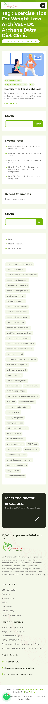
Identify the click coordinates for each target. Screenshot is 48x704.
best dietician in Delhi (15, 269)
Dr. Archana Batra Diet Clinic (31, 689)
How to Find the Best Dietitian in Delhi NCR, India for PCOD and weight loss (23, 169)
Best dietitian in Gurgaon (17, 312)
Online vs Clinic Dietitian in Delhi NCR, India (25, 161)
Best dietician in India (15, 296)
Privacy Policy (24, 699)
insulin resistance (14, 434)
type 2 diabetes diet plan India (19, 460)
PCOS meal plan (31, 449)
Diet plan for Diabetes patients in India (22, 396)
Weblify (32, 692)
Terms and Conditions (33, 696)
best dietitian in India (15, 322)
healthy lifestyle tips (15, 418)
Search (9, 116)
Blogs (10, 239)
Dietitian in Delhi (31, 386)
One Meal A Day (13, 449)
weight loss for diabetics (17, 465)
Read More (9, 103)
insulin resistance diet (15, 439)
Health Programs (15, 244)
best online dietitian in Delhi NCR (20, 343)
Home (6, 41)
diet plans (11, 402)
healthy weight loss (15, 423)
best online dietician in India (18, 328)
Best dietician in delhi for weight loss (22, 275)
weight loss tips (13, 471)
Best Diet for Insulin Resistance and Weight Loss (24, 177)
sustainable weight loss (16, 455)
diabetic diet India (14, 375)
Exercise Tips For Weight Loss (25, 41)
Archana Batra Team (18, 85)
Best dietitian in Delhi (15, 301)
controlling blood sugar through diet (21, 359)
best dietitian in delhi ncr (17, 306)
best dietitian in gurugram (17, 317)
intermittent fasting (15, 444)
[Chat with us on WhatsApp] (6, 696)
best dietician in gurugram (17, 291)
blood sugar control (15, 354)
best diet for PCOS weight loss (19, 264)
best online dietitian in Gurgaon (19, 349)
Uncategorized (15, 248)
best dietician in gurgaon (17, 280)
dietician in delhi (13, 386)
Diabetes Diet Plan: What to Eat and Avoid (24, 154)
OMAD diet (32, 444)
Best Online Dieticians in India (19, 333)
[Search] (39, 221)
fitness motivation (26, 402)
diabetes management (16, 370)
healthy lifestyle (13, 412)
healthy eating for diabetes (18, 407)
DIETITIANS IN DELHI (16, 391)
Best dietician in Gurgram (17, 285)
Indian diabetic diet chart (17, 428)
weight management (16, 476)
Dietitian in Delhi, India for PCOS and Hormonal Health (24, 147)
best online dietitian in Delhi (18, 338)
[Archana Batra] (11, 5)
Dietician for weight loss (16, 381)
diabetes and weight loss (17, 365)
